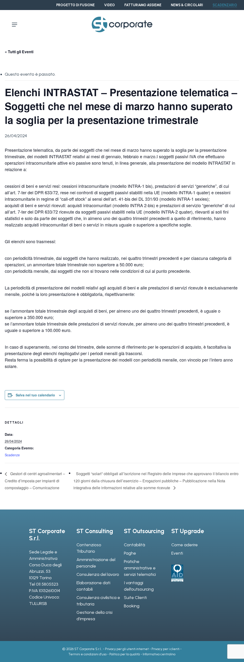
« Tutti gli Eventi (19, 51)
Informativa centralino (159, 654)
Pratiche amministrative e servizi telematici (140, 568)
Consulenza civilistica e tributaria (98, 601)
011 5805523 (47, 584)
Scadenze (12, 454)
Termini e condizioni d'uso (87, 654)
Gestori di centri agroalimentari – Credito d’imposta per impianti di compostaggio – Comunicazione (35, 480)
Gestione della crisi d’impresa (94, 615)
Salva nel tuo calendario (35, 395)
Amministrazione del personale (95, 563)
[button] (14, 24)
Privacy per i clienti (165, 649)
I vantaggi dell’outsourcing (139, 586)
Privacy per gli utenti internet (127, 649)
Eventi (177, 553)
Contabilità (134, 544)
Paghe (130, 553)
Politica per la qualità (124, 654)
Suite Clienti (135, 597)
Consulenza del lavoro (97, 574)
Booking (131, 606)
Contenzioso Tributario (88, 548)
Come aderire (184, 544)
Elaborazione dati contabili (93, 586)
